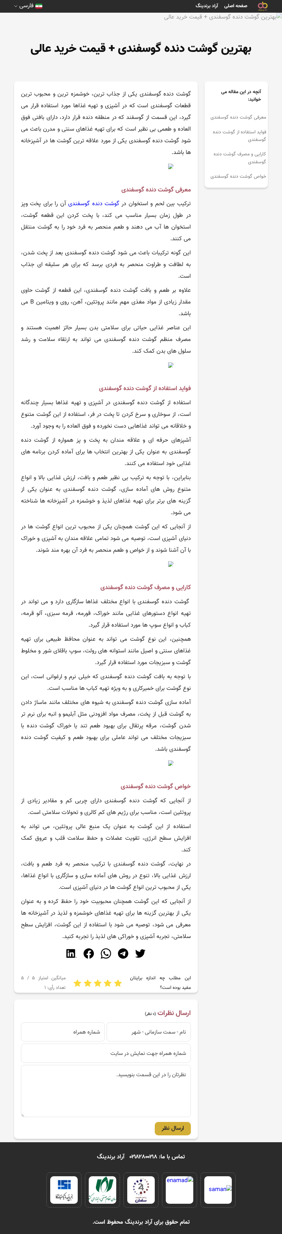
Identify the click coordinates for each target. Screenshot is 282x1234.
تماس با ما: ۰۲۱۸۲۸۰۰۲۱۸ (157, 1157)
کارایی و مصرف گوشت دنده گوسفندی (240, 158)
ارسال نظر (173, 1128)
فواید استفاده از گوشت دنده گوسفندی (239, 136)
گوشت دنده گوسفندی (93, 203)
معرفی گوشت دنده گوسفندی (238, 117)
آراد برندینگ (207, 6)
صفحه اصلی (235, 6)
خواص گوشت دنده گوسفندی (238, 176)
